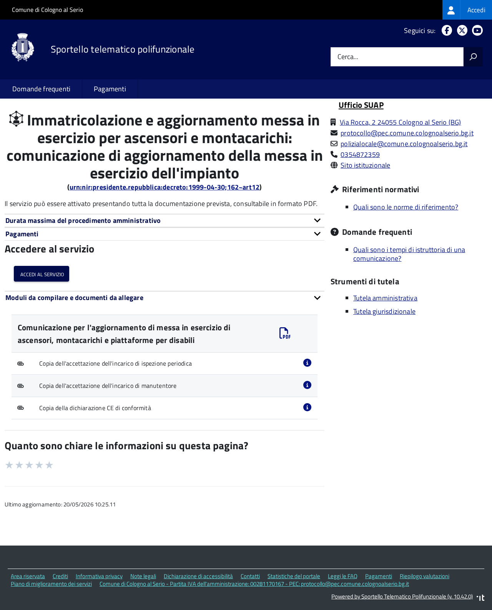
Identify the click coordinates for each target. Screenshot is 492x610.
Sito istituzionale (365, 165)
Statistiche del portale (294, 576)
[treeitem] (467, 10)
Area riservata (28, 576)
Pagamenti (110, 89)
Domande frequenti (41, 89)
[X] (460, 30)
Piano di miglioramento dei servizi (51, 583)
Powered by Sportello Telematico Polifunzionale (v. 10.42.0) (402, 596)
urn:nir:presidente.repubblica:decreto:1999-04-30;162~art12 (164, 187)
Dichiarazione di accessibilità (198, 576)
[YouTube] (476, 30)
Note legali (143, 576)
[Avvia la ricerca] (473, 56)
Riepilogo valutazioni (424, 576)
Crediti (60, 576)
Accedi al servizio (41, 274)
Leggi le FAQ (342, 576)
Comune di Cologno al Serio (47, 9)
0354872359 (360, 154)
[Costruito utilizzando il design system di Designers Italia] (480, 599)
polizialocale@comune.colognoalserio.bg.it (404, 143)
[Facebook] (445, 30)
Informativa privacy (99, 576)
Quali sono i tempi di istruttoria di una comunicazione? (409, 254)
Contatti (250, 576)
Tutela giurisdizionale (384, 311)
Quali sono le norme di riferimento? (405, 207)
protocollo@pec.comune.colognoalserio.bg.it (407, 133)
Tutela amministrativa (385, 298)
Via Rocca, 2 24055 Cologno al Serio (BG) (400, 122)
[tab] (164, 220)
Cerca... (347, 57)
